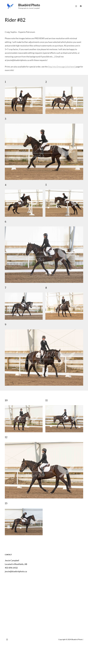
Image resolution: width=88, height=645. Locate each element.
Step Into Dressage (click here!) (62, 66)
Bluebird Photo (29, 5)
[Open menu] (76, 6)
